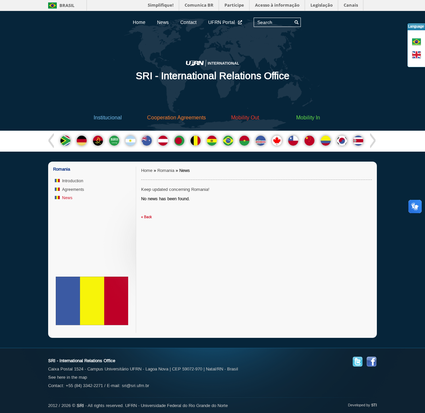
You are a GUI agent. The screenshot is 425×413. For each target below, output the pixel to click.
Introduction (72, 181)
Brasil (66, 5)
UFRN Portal (221, 22)
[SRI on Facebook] (371, 361)
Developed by (359, 405)
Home (139, 22)
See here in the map (67, 377)
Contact (188, 22)
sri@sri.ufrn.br (135, 385)
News (163, 22)
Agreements (73, 189)
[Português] (417, 41)
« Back (146, 217)
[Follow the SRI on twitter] (357, 361)
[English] (417, 54)
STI (374, 405)
